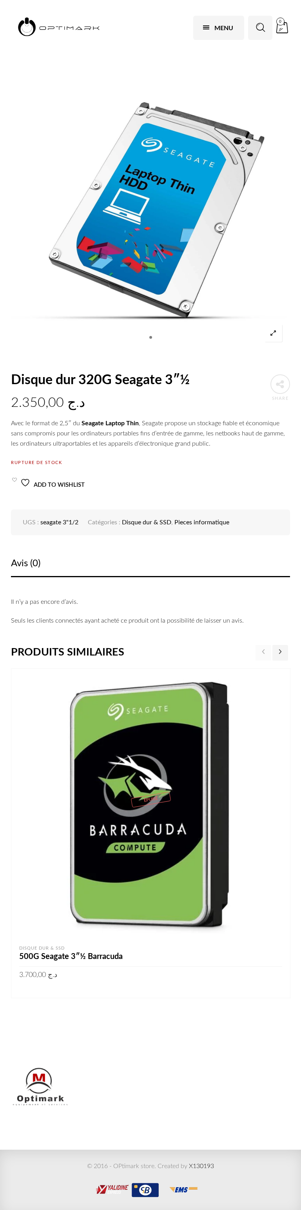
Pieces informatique (201, 522)
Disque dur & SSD (146, 522)
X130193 (201, 1166)
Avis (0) (25, 563)
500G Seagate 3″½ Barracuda (71, 957)
